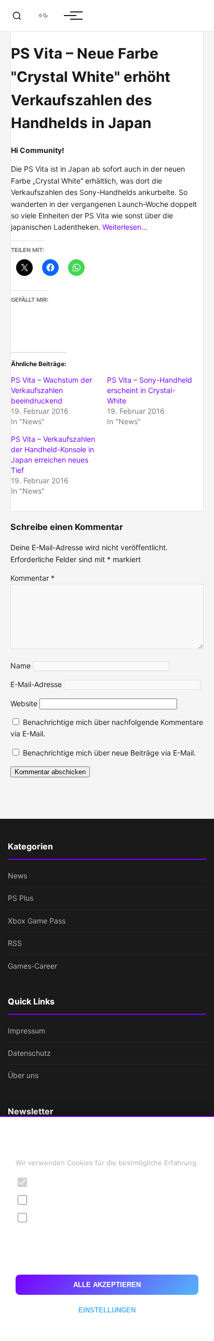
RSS (15, 943)
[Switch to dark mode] (43, 16)
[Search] (17, 16)
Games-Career (32, 965)
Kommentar (32, 578)
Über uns (23, 1075)
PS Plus (20, 897)
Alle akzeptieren (107, 1285)
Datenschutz (29, 1053)
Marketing (51, 1217)
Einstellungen (107, 1310)
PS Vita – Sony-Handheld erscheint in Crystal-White (149, 390)
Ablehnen (107, 1258)
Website (23, 703)
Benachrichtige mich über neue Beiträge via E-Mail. (109, 752)
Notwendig (52, 1182)
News (17, 875)
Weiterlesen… (125, 226)
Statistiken (52, 1199)
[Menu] (70, 15)
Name (20, 665)
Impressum (26, 1030)
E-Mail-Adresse (36, 684)
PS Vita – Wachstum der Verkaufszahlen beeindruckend (51, 390)
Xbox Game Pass (36, 920)
